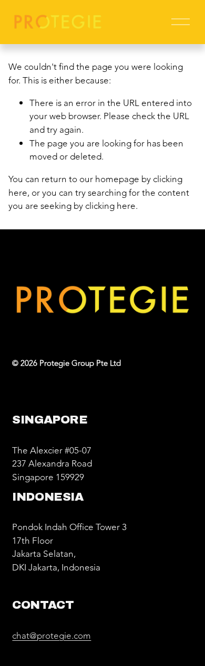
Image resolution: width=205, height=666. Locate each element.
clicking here (110, 206)
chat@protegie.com (51, 636)
